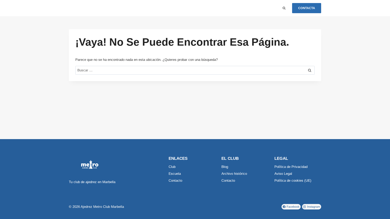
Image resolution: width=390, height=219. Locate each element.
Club (129, 8)
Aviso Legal (283, 174)
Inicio (118, 8)
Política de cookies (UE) (292, 180)
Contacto (171, 8)
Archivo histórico (234, 174)
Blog (156, 8)
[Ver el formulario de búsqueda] (284, 8)
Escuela (143, 8)
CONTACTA (306, 8)
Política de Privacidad (291, 167)
